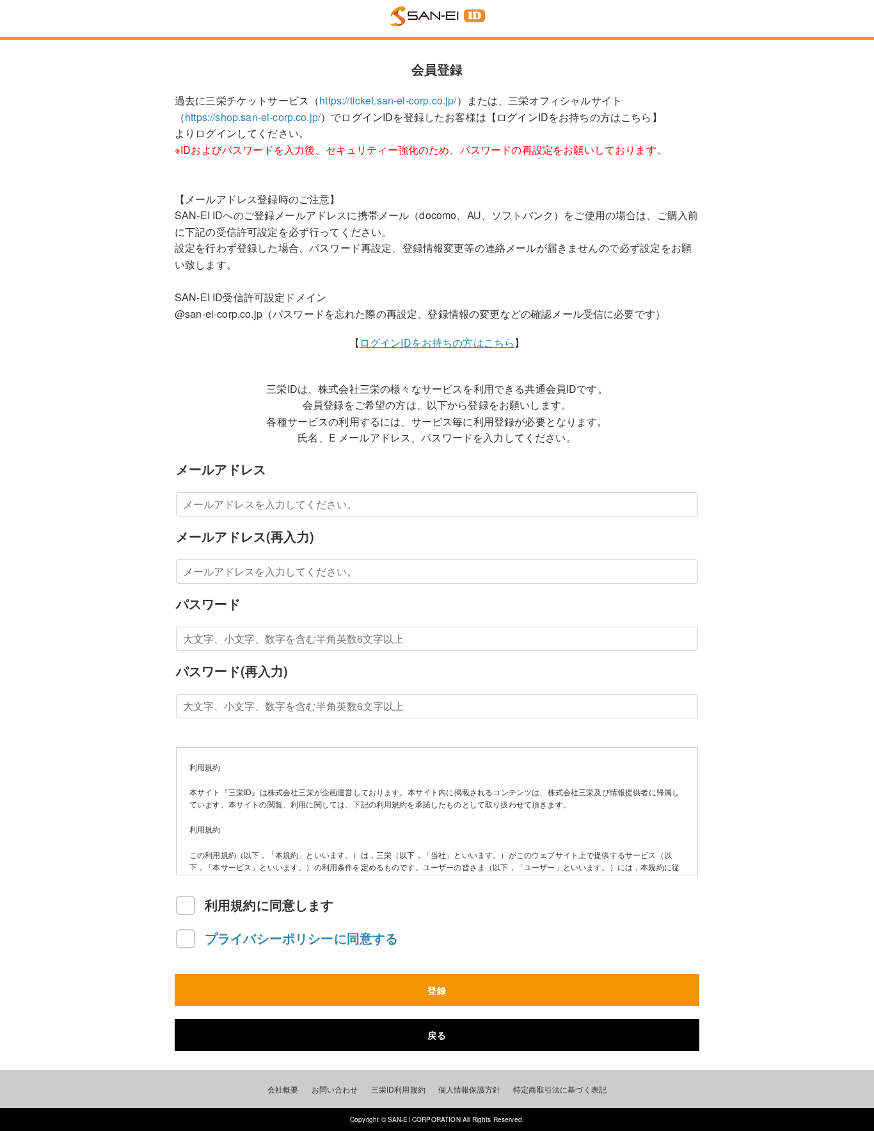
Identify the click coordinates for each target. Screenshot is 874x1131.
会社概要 (283, 1089)
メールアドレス (221, 468)
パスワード (208, 603)
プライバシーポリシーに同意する (303, 938)
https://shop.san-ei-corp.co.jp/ (253, 117)
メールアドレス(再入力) (245, 536)
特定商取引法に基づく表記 (560, 1089)
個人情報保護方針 (469, 1089)
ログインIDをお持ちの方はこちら (437, 342)
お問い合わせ (335, 1089)
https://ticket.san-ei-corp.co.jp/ (387, 100)
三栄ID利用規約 (398, 1089)
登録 (437, 990)
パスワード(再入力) (232, 670)
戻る (437, 1034)
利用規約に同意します (269, 904)
